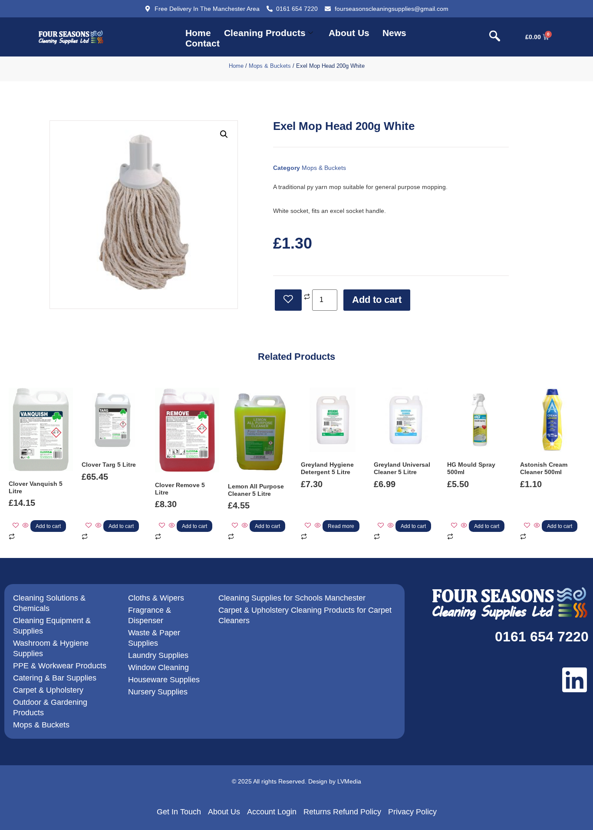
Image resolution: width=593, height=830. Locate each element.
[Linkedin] (574, 680)
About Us (349, 33)
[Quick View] (25, 525)
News (394, 33)
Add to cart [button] (48, 526)
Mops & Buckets (270, 66)
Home (198, 33)
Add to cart (377, 299)
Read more (341, 526)
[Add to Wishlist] (288, 300)
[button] (495, 37)
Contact (202, 43)
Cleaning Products (265, 33)
